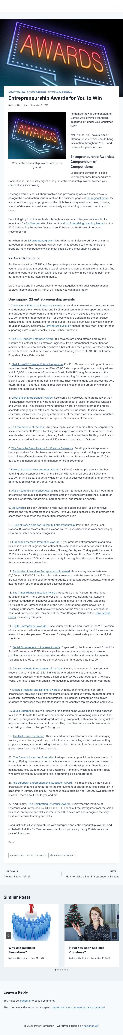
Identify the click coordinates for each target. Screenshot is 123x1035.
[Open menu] (116, 6)
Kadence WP (91, 1025)
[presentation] (31, 922)
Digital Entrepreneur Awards (29, 626)
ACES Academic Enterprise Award (31, 490)
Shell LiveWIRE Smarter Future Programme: (37, 364)
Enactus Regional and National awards (35, 689)
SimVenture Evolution (58, 325)
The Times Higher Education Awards (35, 592)
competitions (17, 855)
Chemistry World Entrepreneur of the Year (38, 668)
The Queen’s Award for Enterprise (33, 757)
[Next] (114, 935)
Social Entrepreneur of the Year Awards (36, 647)
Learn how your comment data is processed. (79, 1007)
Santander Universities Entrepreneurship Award (41, 571)
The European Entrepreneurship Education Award (42, 782)
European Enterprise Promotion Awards (35, 541)
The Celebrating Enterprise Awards (49, 803)
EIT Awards (18, 507)
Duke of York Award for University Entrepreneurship (44, 524)
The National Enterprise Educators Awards (36, 305)
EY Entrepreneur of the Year (28, 427)
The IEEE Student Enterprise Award (32, 338)
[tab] (55, 970)
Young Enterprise (23, 710)
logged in (25, 1000)
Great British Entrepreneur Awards (32, 397)
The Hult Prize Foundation (28, 736)
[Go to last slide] (8, 935)
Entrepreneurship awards (62, 855)
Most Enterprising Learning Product (84, 223)
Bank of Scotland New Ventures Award (34, 469)
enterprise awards (36, 855)
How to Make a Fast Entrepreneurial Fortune (92, 874)
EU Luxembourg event (40, 240)
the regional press (97, 198)
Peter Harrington (19, 105)
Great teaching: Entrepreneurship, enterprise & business (40, 92)
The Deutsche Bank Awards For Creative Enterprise (42, 448)
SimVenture (33, 223)
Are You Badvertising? (17, 874)
